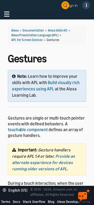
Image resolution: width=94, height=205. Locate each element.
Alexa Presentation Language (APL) (34, 35)
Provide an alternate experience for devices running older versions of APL (43, 162)
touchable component (28, 129)
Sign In (72, 5)
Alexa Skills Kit (57, 30)
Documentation (33, 30)
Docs (16, 201)
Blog (51, 201)
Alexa (15, 30)
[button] (16, 189)
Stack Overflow (34, 201)
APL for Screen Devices (27, 40)
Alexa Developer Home (73, 201)
